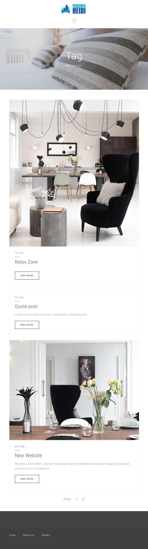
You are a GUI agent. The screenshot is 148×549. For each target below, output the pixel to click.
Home (12, 535)
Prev (67, 499)
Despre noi (28, 535)
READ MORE (27, 275)
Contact (46, 535)
